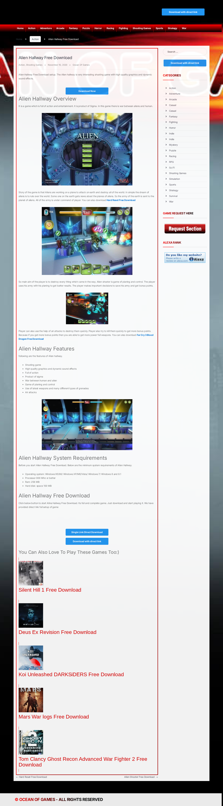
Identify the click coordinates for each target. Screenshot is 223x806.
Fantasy (73, 28)
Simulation (174, 178)
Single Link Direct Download (87, 532)
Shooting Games (142, 28)
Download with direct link (183, 12)
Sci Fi (172, 167)
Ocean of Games (37, 799)
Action (31, 28)
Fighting (123, 28)
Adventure (46, 28)
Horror (98, 28)
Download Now (87, 91)
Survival (173, 196)
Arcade (60, 28)
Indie (171, 133)
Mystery (173, 144)
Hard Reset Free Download (121, 200)
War (184, 28)
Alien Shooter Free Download (141, 776)
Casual (172, 105)
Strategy (172, 28)
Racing (110, 28)
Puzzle (86, 28)
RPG (171, 161)
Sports (159, 28)
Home (20, 28)
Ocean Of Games (81, 65)
